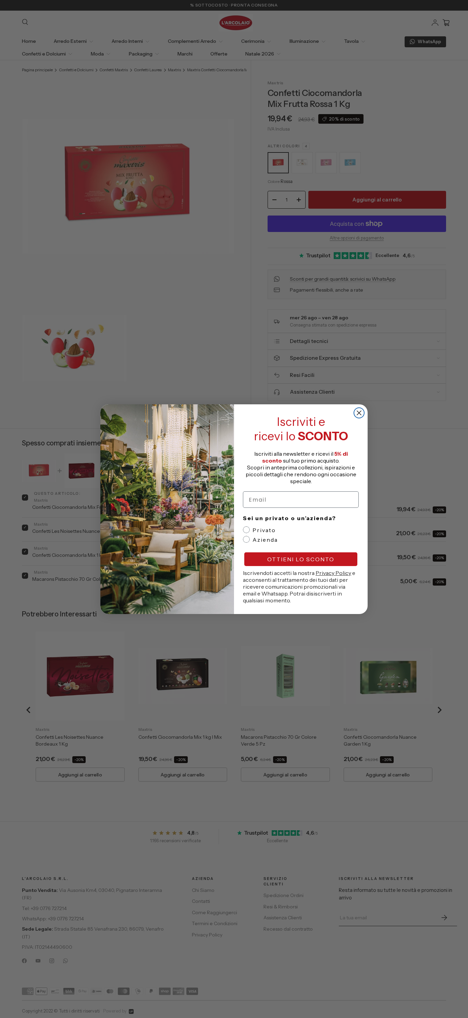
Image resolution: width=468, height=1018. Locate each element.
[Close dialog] (359, 413)
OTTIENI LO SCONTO (300, 559)
